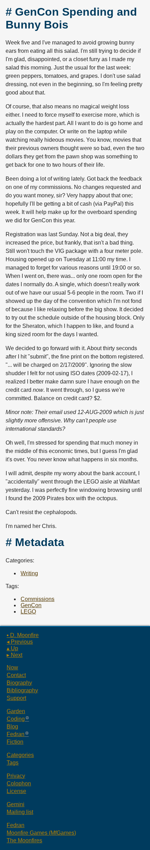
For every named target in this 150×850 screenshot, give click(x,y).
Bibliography (22, 690)
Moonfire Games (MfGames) (41, 833)
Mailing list (20, 812)
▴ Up (12, 648)
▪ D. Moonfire (23, 635)
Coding (16, 719)
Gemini (15, 804)
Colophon (19, 783)
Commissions (37, 599)
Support (16, 698)
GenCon (31, 605)
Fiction (15, 742)
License (16, 791)
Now (12, 667)
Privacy (16, 776)
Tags (12, 763)
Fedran (15, 734)
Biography (19, 683)
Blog (12, 726)
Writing (29, 573)
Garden (16, 711)
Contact (16, 675)
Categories (20, 755)
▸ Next (14, 655)
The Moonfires (24, 840)
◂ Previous (20, 642)
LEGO (28, 611)
